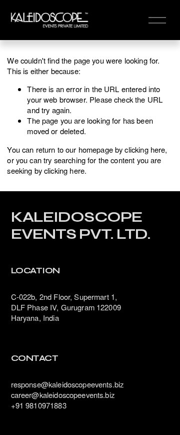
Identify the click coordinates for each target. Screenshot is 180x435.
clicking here (144, 149)
